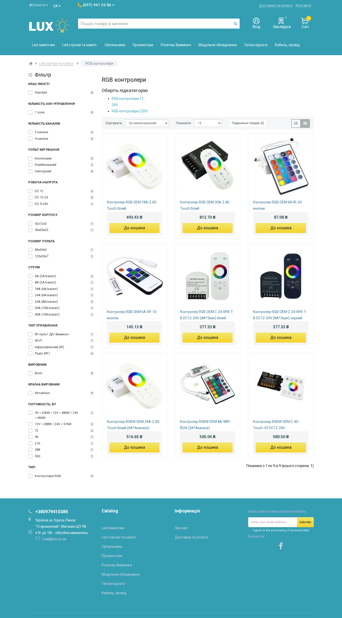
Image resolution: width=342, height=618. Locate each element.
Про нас (181, 528)
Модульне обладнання (218, 45)
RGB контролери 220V (130, 111)
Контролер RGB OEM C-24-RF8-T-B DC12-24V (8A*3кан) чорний (280, 315)
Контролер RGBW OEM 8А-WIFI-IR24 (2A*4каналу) (205, 425)
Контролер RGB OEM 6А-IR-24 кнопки (277, 205)
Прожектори (143, 45)
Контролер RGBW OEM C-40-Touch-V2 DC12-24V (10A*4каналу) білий (276, 425)
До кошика (134, 227)
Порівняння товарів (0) (248, 123)
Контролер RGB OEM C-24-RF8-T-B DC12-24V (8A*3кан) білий (207, 315)
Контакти (303, 6)
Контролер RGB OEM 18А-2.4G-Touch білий (132, 205)
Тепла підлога (255, 45)
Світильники (115, 45)
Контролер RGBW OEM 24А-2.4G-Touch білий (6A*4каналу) (133, 425)
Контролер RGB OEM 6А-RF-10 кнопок (131, 315)
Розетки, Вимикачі (176, 45)
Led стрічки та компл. (79, 45)
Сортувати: (113, 123)
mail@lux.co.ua (54, 539)
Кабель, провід (287, 45)
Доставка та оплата (275, 6)
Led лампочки (43, 45)
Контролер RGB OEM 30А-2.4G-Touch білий (205, 205)
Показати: (184, 123)
